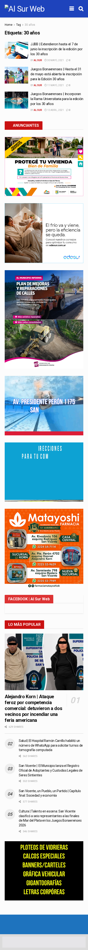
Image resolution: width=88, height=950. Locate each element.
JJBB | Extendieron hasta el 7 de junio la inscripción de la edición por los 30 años (57, 49)
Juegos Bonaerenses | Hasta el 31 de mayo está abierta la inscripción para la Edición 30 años (56, 74)
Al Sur (38, 60)
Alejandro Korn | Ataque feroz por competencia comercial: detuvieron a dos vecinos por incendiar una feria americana (33, 708)
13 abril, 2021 (55, 110)
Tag (18, 24)
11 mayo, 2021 (55, 85)
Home (8, 24)
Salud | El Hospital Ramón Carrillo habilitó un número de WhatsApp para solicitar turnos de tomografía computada (51, 745)
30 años (30, 24)
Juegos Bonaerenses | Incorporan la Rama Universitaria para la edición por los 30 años (57, 99)
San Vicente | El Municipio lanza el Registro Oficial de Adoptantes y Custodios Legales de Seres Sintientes (51, 770)
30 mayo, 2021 (55, 60)
